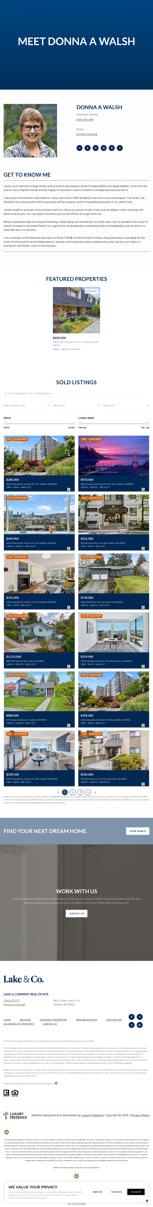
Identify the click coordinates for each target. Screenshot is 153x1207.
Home (7, 1020)
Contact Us (50, 1024)
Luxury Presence (92, 1115)
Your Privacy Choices (76, 1204)
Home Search (138, 831)
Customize (116, 1192)
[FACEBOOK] (88, 148)
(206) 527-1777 (12, 1000)
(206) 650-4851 (85, 119)
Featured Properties (53, 1020)
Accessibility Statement (19, 1024)
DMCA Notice (114, 1020)
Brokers (25, 1020)
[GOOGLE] (112, 148)
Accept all (136, 1192)
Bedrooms (108, 405)
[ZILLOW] (104, 148)
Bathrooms (59, 405)
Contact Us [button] (76, 913)
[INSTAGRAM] (79, 148)
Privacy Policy (140, 1115)
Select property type (14, 405)
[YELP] (120, 148)
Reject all (97, 1192)
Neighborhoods (86, 1020)
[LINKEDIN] (96, 148)
